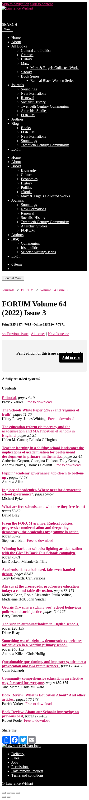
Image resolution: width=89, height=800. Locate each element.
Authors (17, 119)
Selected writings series (38, 252)
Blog (15, 123)
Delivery (17, 754)
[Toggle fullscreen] (13, 793)
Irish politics (30, 248)
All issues (38, 334)
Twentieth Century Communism (45, 106)
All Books (19, 46)
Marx (25, 63)
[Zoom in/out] (18, 793)
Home (16, 38)
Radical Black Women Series (52, 81)
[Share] (8, 793)
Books (26, 128)
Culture (26, 175)
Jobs (14, 762)
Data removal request (27, 771)
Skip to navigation (15, 4)
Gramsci (27, 55)
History (26, 59)
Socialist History (33, 102)
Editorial (9, 398)
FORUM (28, 115)
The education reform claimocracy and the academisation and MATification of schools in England (38, 431)
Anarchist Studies (34, 111)
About (16, 42)
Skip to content (41, 4)
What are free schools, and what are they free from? (43, 507)
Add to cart (71, 358)
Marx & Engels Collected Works (54, 68)
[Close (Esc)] (4, 793)
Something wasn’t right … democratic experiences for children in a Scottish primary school (42, 643)
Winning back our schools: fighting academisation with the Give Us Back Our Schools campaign (42, 551)
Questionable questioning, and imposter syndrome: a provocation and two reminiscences (44, 664)
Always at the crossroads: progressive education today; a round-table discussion (40, 588)
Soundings (29, 89)
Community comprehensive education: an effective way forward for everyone (42, 680)
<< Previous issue (15, 334)
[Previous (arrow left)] (4, 797)
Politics (26, 187)
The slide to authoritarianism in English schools (40, 624)
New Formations (33, 93)
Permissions (20, 767)
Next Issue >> (58, 334)
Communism (30, 243)
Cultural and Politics (36, 50)
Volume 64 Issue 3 (54, 290)
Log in (16, 149)
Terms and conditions (27, 775)
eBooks (26, 72)
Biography (29, 170)
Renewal (27, 98)
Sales (15, 758)
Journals (17, 85)
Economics (29, 179)
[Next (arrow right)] (8, 797)
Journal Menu (13, 278)
